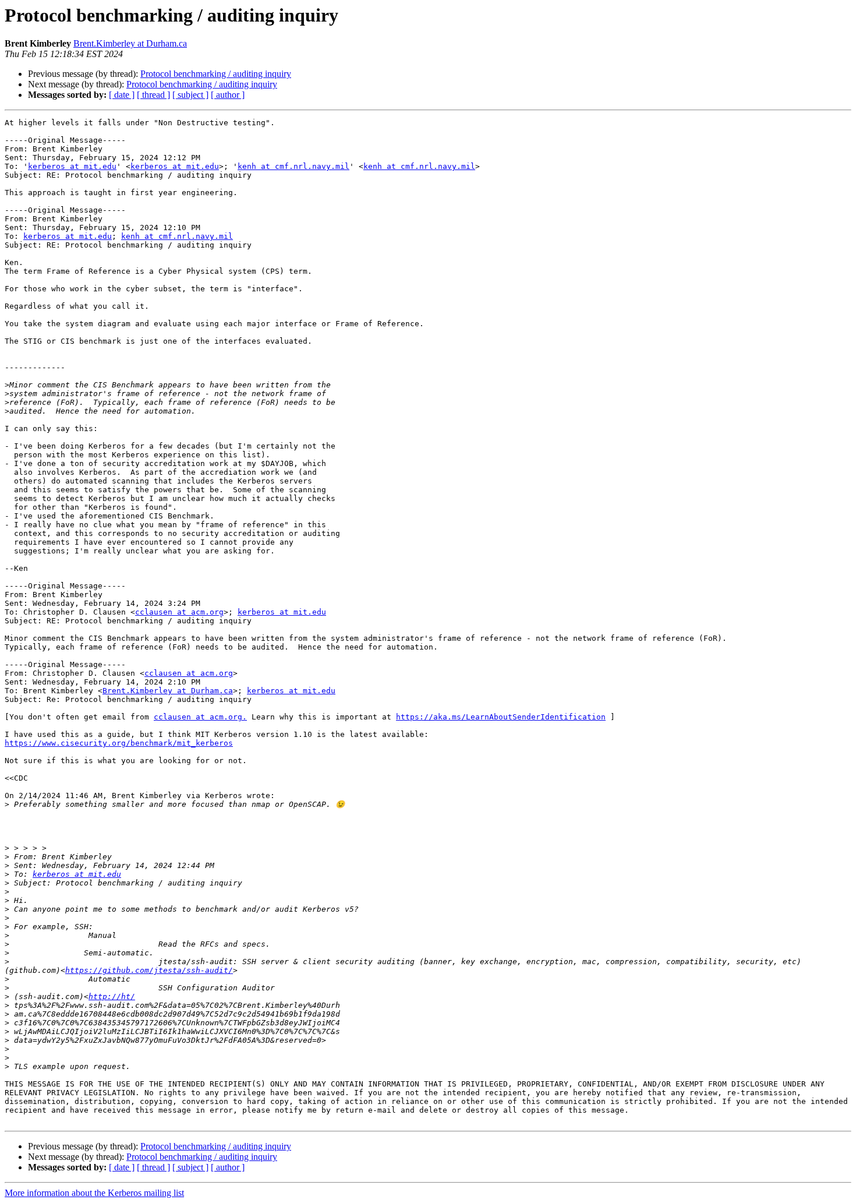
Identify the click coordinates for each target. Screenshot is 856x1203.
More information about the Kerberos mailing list (94, 1193)
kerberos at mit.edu (72, 166)
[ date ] (122, 95)
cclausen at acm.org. (200, 716)
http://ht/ (112, 996)
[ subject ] (190, 95)
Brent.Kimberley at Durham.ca (130, 43)
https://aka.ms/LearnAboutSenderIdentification (501, 716)
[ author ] (228, 95)
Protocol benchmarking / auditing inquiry (215, 74)
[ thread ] (153, 95)
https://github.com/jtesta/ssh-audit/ (149, 970)
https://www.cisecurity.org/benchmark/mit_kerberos (119, 743)
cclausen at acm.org (179, 612)
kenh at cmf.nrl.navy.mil (293, 166)
